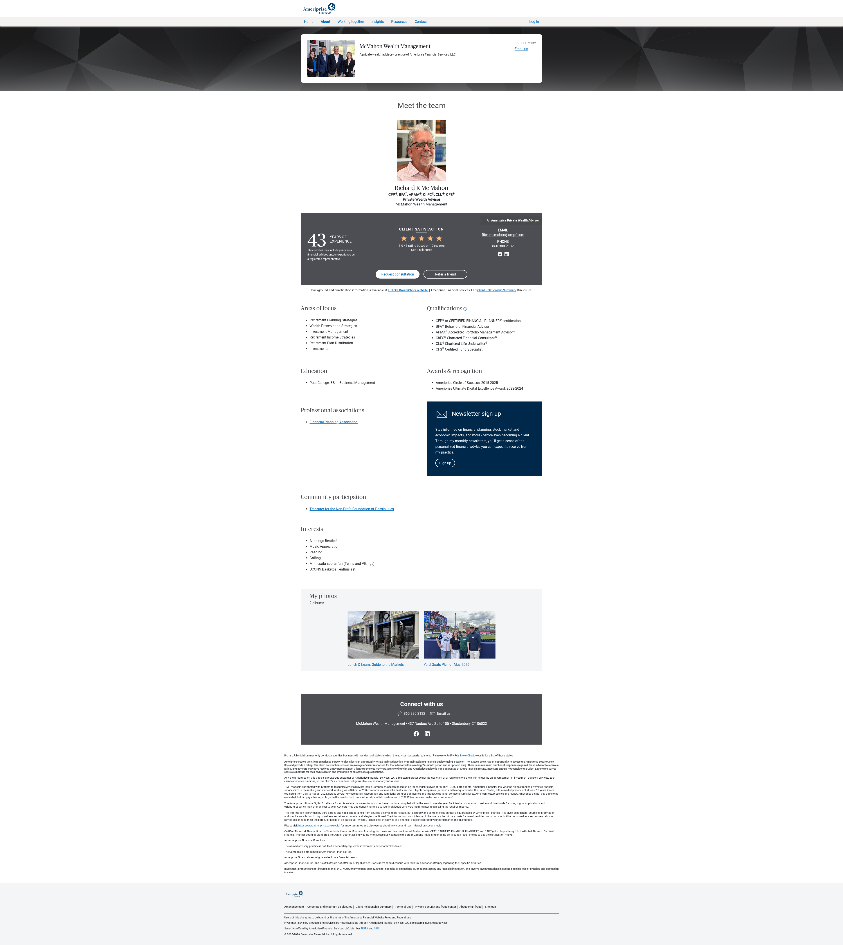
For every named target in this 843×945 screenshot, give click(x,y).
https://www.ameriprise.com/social (319, 825)
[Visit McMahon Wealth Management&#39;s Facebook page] (417, 734)
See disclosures (421, 250)
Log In (534, 22)
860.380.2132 (525, 43)
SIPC (377, 928)
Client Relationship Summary (496, 290)
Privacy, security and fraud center (435, 906)
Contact (421, 22)
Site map (490, 906)
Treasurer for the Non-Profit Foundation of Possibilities (352, 509)
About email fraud (470, 906)
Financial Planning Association (334, 422)
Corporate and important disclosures (329, 906)
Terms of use (403, 906)
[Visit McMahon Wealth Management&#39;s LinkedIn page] (427, 734)
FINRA (364, 928)
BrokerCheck (467, 755)
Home (308, 22)
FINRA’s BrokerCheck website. (408, 290)
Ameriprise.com (294, 906)
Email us (521, 49)
